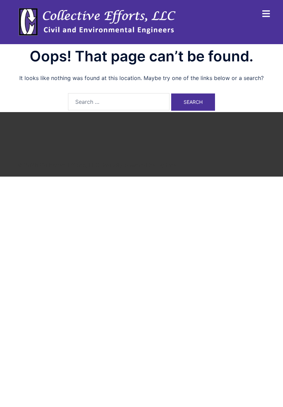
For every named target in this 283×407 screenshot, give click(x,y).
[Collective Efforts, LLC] (98, 21)
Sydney (167, 164)
